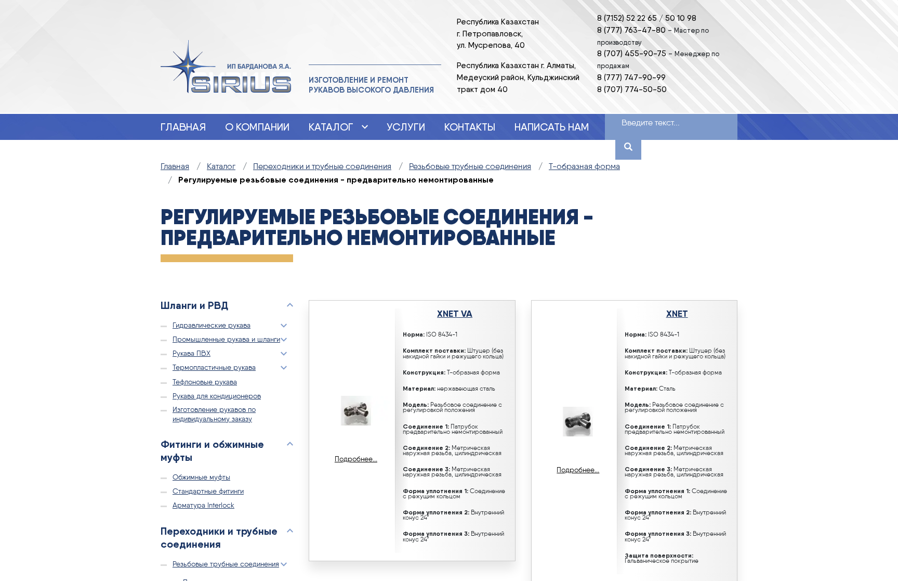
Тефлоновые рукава (205, 382)
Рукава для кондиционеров (217, 396)
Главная (183, 127)
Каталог (331, 127)
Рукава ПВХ (191, 353)
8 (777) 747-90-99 (631, 77)
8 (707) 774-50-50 (632, 89)
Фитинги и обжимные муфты (212, 450)
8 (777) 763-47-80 (631, 30)
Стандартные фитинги (208, 491)
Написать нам (551, 127)
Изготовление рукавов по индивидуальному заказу (214, 414)
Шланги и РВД (194, 305)
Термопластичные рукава (214, 367)
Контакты (469, 127)
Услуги (406, 127)
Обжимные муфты (201, 477)
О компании (257, 127)
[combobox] (658, 124)
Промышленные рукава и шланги (226, 339)
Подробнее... (356, 459)
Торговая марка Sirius (226, 67)
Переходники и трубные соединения (219, 537)
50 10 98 (680, 18)
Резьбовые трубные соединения (226, 564)
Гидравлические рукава (211, 325)
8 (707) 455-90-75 (631, 53)
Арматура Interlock (203, 505)
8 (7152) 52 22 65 (627, 18)
